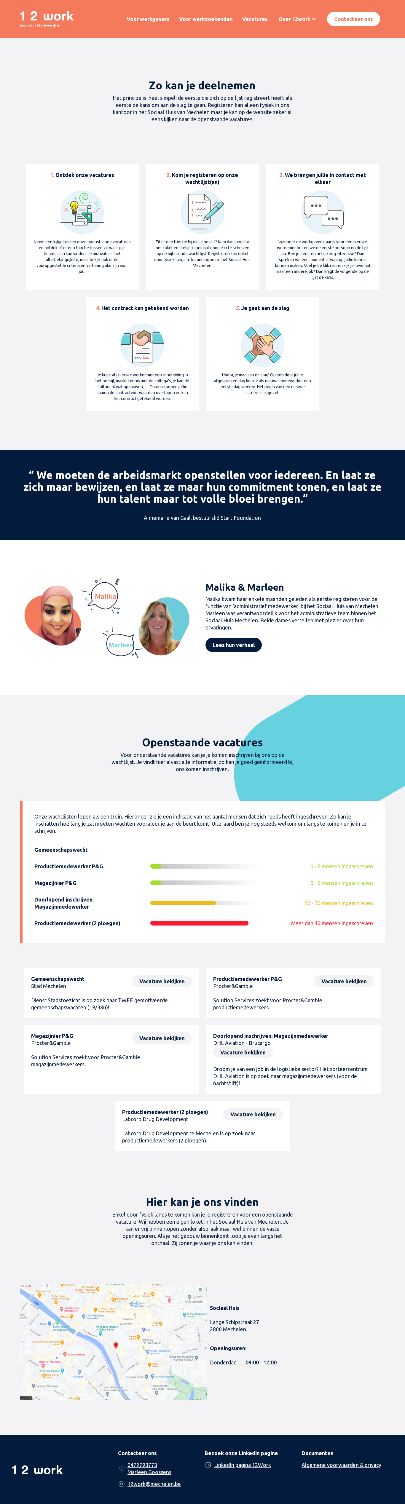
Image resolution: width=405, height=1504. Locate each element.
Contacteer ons (353, 19)
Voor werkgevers (148, 19)
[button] (297, 18)
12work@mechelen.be (154, 1484)
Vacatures (255, 19)
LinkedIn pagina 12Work (242, 1465)
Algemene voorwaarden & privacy (341, 1465)
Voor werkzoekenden (206, 19)
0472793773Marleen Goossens (149, 1468)
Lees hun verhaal (234, 645)
